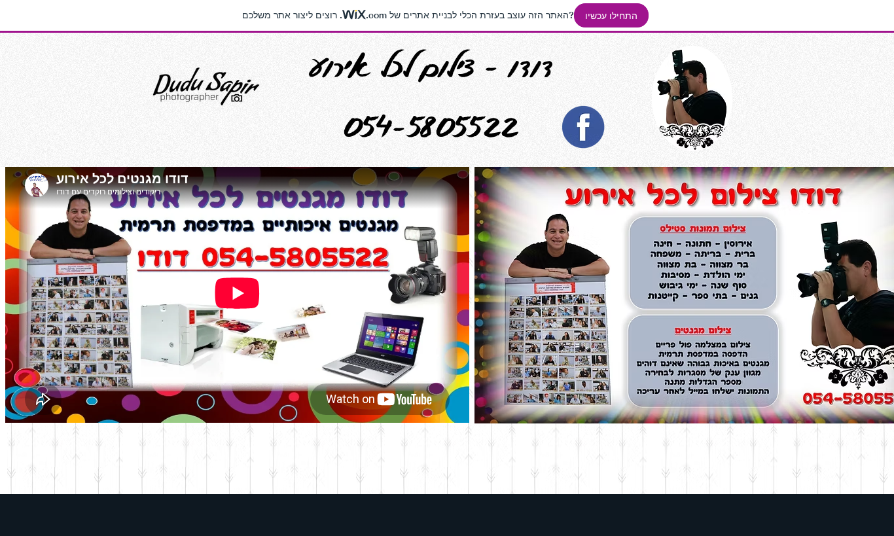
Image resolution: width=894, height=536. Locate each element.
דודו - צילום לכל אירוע (431, 65)
